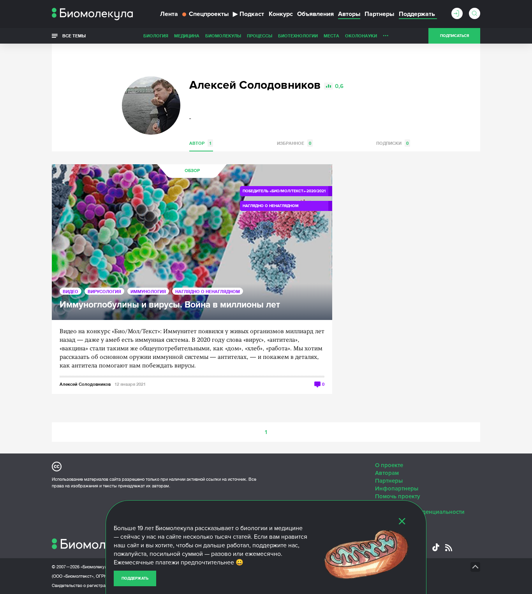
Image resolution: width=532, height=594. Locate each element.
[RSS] (448, 547)
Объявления (315, 14)
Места (331, 35)
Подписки (392, 143)
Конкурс (281, 14)
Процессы (259, 35)
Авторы (349, 14)
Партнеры (379, 14)
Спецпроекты (209, 14)
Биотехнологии (298, 35)
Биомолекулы (223, 35)
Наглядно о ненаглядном (207, 291)
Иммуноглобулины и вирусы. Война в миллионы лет (170, 305)
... (386, 34)
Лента (169, 14)
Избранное (294, 143)
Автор (200, 143)
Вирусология (104, 291)
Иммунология (148, 291)
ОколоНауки (361, 35)
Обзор (192, 171)
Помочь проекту (397, 496)
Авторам (387, 472)
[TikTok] (436, 547)
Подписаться (454, 35)
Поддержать (135, 578)
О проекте (389, 465)
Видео (70, 291)
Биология (155, 35)
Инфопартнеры (396, 488)
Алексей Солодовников (85, 384)
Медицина (186, 35)
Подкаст (248, 14)
